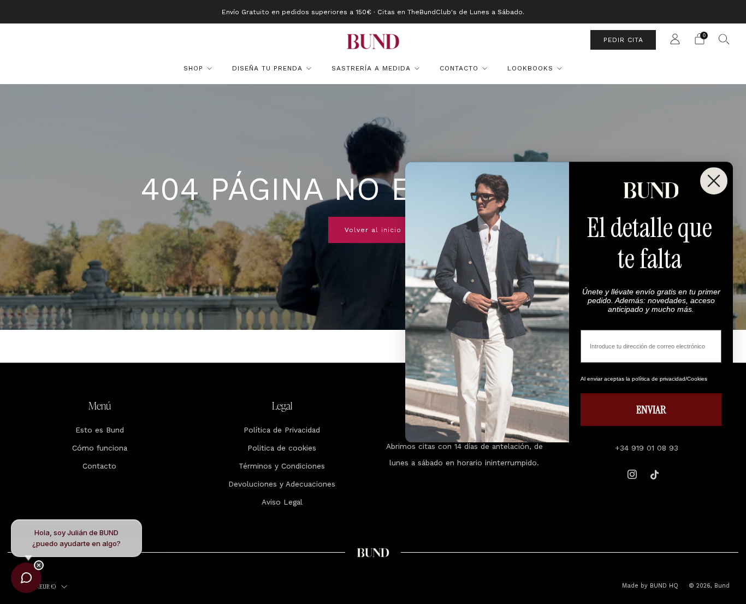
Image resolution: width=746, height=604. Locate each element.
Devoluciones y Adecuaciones (281, 483)
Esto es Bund (99, 429)
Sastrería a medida (371, 68)
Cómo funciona (99, 447)
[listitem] (373, 11)
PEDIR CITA (623, 40)
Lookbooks (530, 68)
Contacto (459, 68)
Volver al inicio (373, 230)
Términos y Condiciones (282, 465)
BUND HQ (663, 585)
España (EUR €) (38, 586)
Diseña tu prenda (267, 68)
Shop (193, 68)
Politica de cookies (281, 447)
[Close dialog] (713, 180)
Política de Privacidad (282, 429)
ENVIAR (651, 409)
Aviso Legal (282, 502)
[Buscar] (724, 38)
